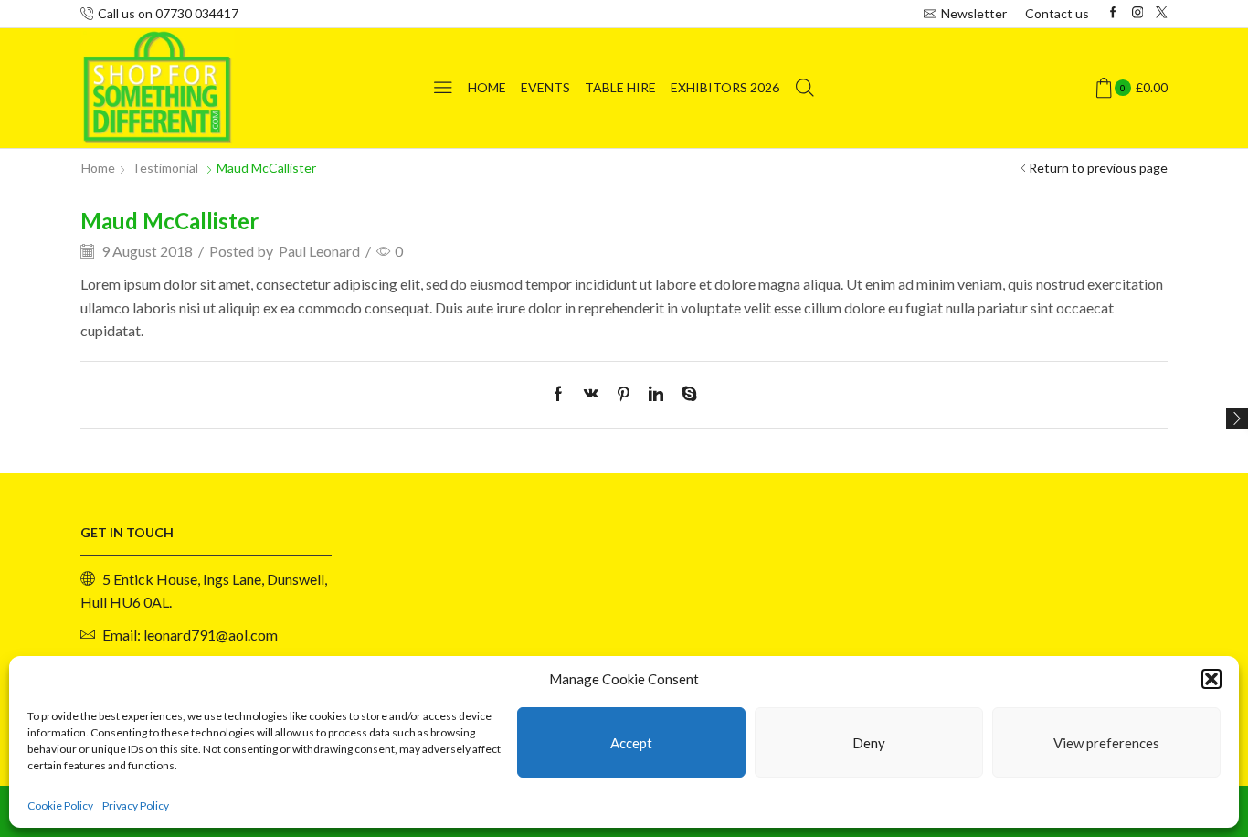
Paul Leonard (319, 251)
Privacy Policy (135, 805)
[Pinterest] (624, 394)
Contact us (1057, 13)
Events (545, 87)
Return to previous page (1098, 167)
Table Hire (620, 87)
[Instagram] (1138, 13)
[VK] (591, 394)
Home (487, 87)
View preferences (1106, 743)
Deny (868, 743)
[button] (1211, 679)
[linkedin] (656, 394)
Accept (631, 743)
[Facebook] (1113, 13)
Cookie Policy (60, 805)
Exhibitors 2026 (725, 87)
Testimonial (165, 167)
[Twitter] (1162, 13)
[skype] (684, 394)
